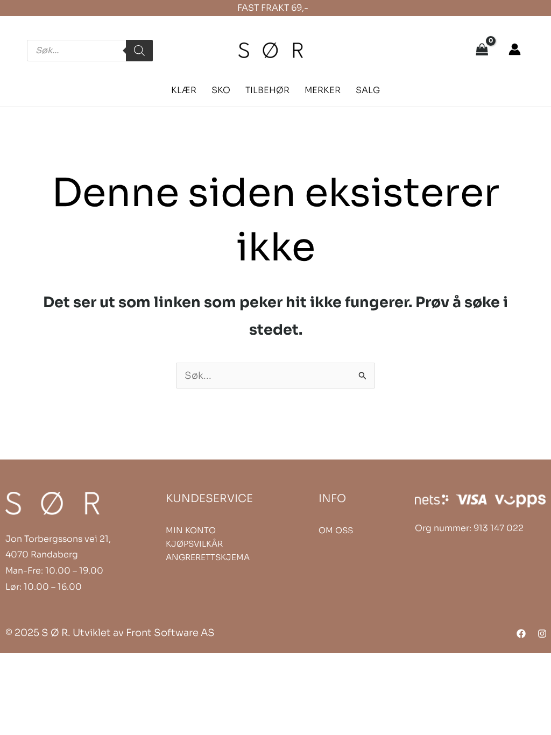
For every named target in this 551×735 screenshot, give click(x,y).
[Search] (139, 50)
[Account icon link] (514, 49)
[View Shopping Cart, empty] (482, 50)
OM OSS (336, 530)
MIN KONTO (191, 530)
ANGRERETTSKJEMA (208, 557)
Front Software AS (170, 633)
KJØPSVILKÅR (194, 544)
